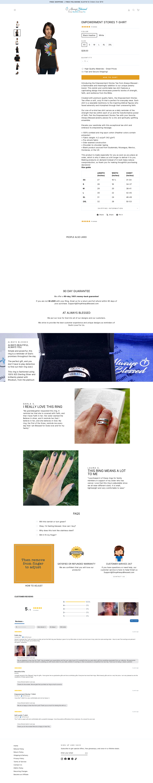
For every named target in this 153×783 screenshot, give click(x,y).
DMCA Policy (18, 768)
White (101, 35)
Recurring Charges (21, 771)
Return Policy (19, 752)
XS (84, 45)
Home (16, 746)
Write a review (134, 620)
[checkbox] (63, 627)
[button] (76, 602)
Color (84, 31)
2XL (110, 45)
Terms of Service (20, 762)
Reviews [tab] (19, 621)
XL (104, 45)
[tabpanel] (76, 677)
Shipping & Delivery (21, 755)
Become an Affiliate (21, 774)
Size (83, 41)
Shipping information (110, 208)
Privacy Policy (19, 758)
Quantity (86, 58)
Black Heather (89, 35)
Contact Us (119, 576)
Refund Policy (19, 749)
